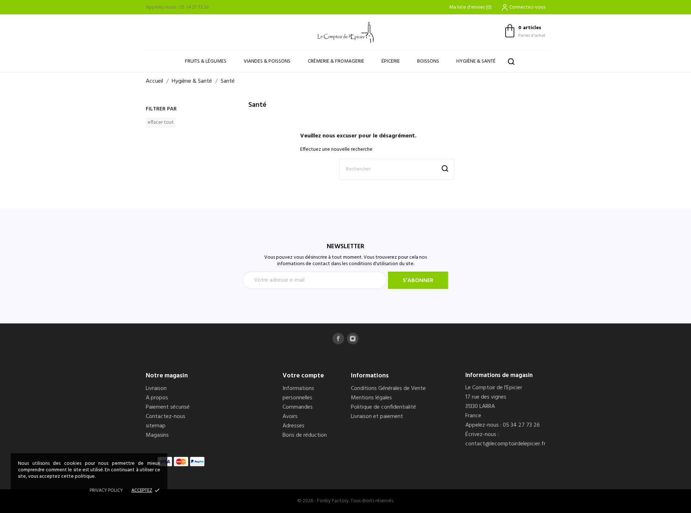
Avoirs (290, 416)
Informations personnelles (298, 393)
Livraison (156, 388)
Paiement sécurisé (168, 407)
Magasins (157, 435)
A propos (157, 398)
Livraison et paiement (377, 416)
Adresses (293, 426)
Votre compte (303, 376)
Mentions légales (371, 398)
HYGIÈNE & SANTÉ (476, 61)
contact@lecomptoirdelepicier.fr (505, 444)
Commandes (298, 407)
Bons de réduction (305, 435)
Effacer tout (161, 122)
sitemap (156, 426)
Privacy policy (106, 490)
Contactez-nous (165, 416)
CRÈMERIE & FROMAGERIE (336, 61)
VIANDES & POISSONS (267, 61)
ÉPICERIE (390, 61)
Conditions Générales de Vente (388, 388)
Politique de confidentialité (383, 407)
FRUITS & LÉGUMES (205, 61)
